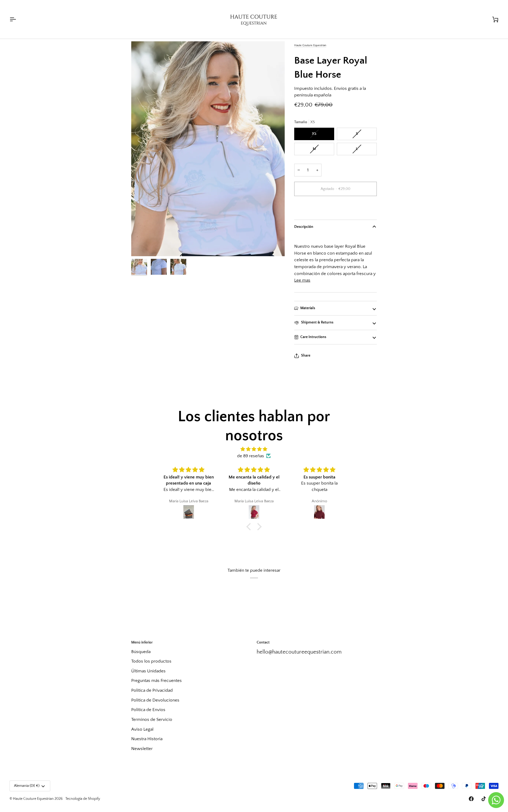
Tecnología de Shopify (82, 799)
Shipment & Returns (316, 322)
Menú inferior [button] (142, 642)
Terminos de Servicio (151, 719)
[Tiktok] (484, 798)
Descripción (303, 227)
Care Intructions (313, 337)
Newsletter (142, 748)
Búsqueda (141, 651)
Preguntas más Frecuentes (156, 680)
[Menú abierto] (17, 19)
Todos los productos (151, 661)
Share (305, 355)
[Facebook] (471, 798)
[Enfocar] (208, 148)
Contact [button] (263, 642)
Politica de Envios (148, 709)
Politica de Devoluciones (155, 700)
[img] (254, 449)
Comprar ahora (335, 207)
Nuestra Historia (146, 738)
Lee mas (302, 280)
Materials (307, 308)
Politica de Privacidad (152, 690)
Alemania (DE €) (26, 786)
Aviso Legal (142, 729)
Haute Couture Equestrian (310, 45)
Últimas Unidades (148, 670)
